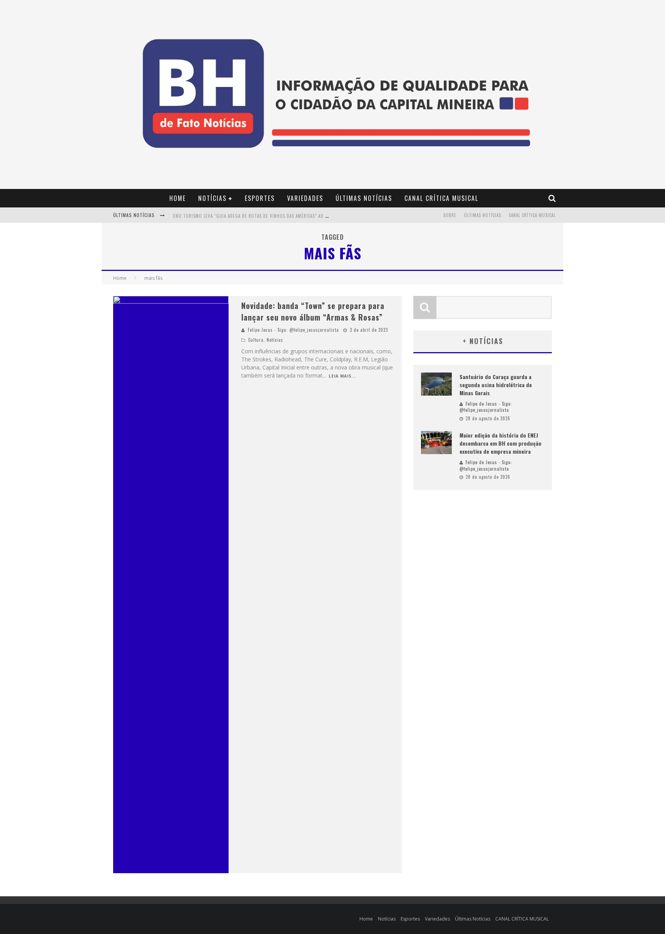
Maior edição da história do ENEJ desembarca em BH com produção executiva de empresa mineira (500, 443)
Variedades (305, 198)
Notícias (212, 198)
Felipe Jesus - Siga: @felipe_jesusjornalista (293, 330)
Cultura (256, 340)
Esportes (260, 198)
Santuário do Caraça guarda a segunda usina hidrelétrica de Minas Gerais (495, 385)
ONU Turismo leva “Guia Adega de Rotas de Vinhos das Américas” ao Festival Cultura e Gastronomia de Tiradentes (301, 216)
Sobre (449, 215)
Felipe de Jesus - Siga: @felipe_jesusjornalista (485, 407)
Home (177, 198)
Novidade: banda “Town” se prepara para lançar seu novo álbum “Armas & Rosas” (312, 311)
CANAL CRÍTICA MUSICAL (441, 198)
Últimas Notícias (364, 198)
